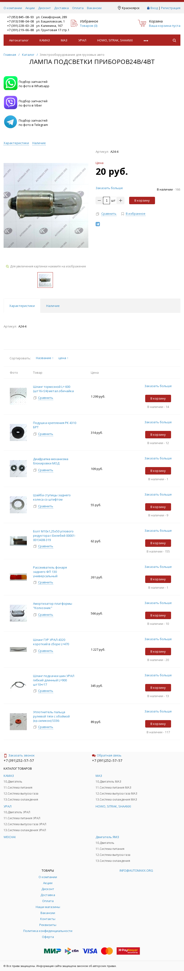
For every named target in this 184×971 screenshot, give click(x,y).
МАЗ (64, 40)
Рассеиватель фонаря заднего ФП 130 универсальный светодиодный (50, 573)
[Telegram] (98, 224)
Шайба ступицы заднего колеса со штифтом (52, 497)
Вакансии (94, 8)
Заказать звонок (21, 755)
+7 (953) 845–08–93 (20, 17)
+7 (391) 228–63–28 (20, 25)
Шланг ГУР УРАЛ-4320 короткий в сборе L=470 (51, 642)
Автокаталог (19, 40)
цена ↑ (63, 358)
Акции (30, 8)
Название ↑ (45, 358)
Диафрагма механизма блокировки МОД (50, 461)
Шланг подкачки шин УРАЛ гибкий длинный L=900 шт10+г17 (53, 680)
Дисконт (44, 8)
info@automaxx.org (136, 870)
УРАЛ (82, 40)
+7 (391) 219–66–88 (20, 30)
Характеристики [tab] (22, 306)
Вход (154, 8)
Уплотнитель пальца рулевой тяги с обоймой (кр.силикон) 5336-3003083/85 (51, 718)
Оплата (78, 8)
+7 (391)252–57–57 (19, 760)
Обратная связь (109, 755)
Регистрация (170, 8)
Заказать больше (109, 188)
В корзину (142, 200)
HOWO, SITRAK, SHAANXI (115, 40)
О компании (13, 8)
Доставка (61, 8)
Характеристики (16, 143)
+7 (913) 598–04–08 (20, 21)
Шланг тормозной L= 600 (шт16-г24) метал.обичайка (53, 388)
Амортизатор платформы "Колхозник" (52, 605)
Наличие (39, 143)
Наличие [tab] (53, 306)
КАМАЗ (45, 40)
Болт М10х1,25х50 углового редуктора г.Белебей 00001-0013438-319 (54, 535)
